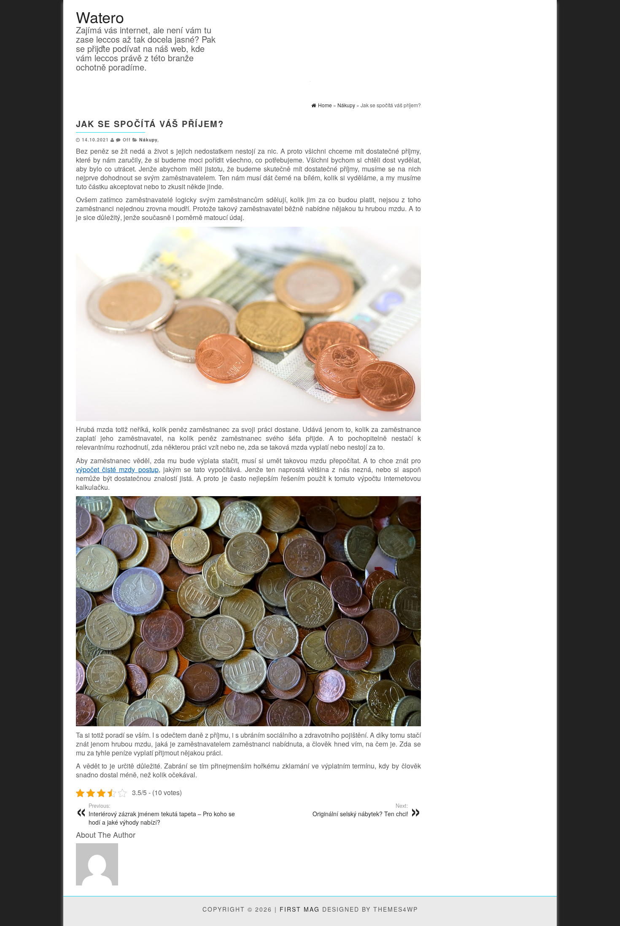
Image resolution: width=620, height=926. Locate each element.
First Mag (300, 909)
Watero (100, 16)
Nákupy (148, 139)
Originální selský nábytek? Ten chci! (360, 810)
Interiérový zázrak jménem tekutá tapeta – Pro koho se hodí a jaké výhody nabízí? (162, 814)
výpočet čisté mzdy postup (117, 469)
